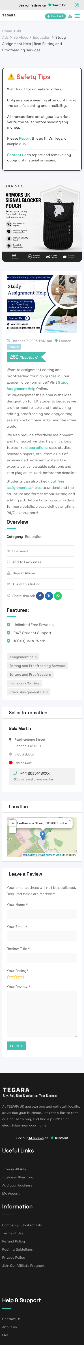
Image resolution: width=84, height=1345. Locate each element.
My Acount (11, 1193)
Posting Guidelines (17, 1249)
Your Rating (17, 970)
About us (9, 1327)
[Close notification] (77, 5)
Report (25, 138)
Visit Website (24, 754)
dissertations (36, 447)
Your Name (17, 904)
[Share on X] (49, 596)
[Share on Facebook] (40, 596)
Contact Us (11, 1319)
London (65, 341)
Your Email (17, 926)
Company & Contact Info (22, 1225)
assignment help (23, 657)
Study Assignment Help (28, 692)
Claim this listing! (26, 584)
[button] (42, 835)
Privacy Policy (13, 1257)
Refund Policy (13, 1241)
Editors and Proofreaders (30, 674)
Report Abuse (24, 573)
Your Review (18, 986)
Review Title (18, 948)
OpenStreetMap (50, 855)
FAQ (5, 1335)
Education (34, 536)
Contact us (16, 154)
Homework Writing (24, 683)
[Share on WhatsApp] (58, 596)
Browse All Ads (14, 1169)
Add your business (17, 1185)
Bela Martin (20, 728)
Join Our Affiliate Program (23, 1265)
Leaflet (31, 855)
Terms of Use (13, 1233)
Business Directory (17, 1177)
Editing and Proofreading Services (37, 666)
